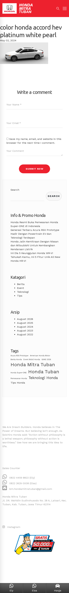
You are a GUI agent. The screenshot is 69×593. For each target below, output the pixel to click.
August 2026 (25, 319)
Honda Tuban (43, 371)
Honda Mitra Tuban (33, 364)
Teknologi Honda (43, 378)
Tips (19, 295)
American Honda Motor (40, 356)
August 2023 (25, 330)
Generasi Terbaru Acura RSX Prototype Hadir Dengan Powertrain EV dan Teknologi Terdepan (35, 233)
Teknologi (23, 291)
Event (20, 288)
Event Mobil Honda (31, 359)
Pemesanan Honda (19, 378)
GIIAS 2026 (46, 359)
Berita (21, 284)
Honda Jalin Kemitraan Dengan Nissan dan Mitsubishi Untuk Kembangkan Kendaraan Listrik (34, 245)
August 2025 (25, 322)
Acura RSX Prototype (19, 356)
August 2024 (25, 326)
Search (15, 189)
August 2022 (25, 334)
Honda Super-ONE (19, 373)
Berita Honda (16, 359)
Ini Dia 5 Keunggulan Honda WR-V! (32, 253)
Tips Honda (18, 382)
